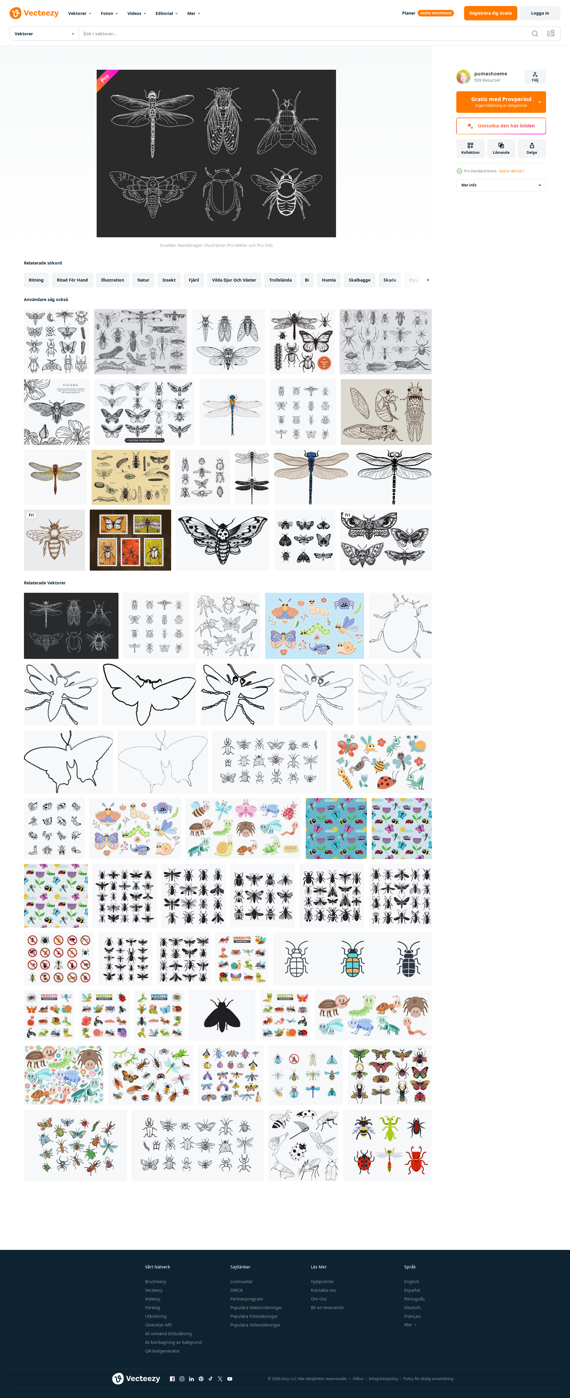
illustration (112, 280)
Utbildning (156, 1316)
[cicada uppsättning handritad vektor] (386, 412)
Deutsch (412, 1307)
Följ (535, 80)
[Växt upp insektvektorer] (131, 477)
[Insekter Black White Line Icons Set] (56, 341)
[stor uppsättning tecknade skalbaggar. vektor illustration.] (151, 1075)
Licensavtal (241, 1281)
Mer (191, 13)
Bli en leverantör (327, 1307)
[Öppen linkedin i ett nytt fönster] (191, 1378)
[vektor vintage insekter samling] (145, 412)
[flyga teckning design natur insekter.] (61, 695)
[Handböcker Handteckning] (228, 341)
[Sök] (535, 33)
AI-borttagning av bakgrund (173, 1342)
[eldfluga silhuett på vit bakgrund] (222, 1015)
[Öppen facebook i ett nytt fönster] (172, 1378)
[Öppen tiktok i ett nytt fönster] (210, 1378)
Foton (107, 13)
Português (414, 1299)
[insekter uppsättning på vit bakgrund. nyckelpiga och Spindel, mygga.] (387, 1145)
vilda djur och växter (234, 280)
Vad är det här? (511, 171)
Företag (152, 1307)
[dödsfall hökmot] (223, 540)
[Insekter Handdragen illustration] (71, 626)
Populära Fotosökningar (254, 1316)
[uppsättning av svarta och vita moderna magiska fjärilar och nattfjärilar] (304, 540)
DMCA (236, 1290)
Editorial (164, 13)
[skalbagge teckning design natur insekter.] (400, 626)
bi (307, 280)
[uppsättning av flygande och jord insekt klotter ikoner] (54, 828)
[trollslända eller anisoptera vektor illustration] (353, 477)
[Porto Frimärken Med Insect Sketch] (130, 540)
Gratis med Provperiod (501, 102)
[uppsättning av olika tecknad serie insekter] (241, 958)
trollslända (280, 280)
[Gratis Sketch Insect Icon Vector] (202, 477)
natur (143, 280)
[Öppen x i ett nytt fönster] (220, 1378)
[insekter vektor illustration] (75, 1145)
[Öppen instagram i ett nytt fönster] (182, 1378)
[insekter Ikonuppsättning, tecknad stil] (305, 1075)
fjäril (194, 280)
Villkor (358, 1378)
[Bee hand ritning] (54, 540)
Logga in (540, 13)
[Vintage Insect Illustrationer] (140, 341)
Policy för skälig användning (428, 1378)
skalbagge (359, 280)
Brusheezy (155, 1281)
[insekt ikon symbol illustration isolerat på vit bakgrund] (352, 958)
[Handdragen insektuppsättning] (302, 341)
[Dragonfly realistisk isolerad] (232, 412)
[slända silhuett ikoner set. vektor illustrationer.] (252, 477)
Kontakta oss (323, 1290)
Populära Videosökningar (255, 1325)
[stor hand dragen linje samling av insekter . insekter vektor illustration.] (198, 1145)
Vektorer (77, 13)
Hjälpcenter (322, 1281)
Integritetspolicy (383, 1378)
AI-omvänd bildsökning (168, 1333)
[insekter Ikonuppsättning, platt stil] (59, 958)
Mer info (468, 185)
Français (412, 1316)
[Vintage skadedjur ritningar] (386, 341)
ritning (36, 280)
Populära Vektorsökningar (256, 1307)
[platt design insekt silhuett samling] (124, 896)
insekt (169, 280)
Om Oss (319, 1299)
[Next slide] (422, 280)
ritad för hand (72, 280)
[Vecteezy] (34, 13)
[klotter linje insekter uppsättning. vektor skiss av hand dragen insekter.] (227, 626)
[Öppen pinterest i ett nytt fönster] (201, 1378)
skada (390, 280)
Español (412, 1290)
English (411, 1281)
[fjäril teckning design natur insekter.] (149, 695)
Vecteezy (153, 1290)
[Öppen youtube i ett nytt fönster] (229, 1378)
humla (329, 280)
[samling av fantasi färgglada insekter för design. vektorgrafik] (390, 1075)
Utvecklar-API (158, 1325)
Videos (134, 13)
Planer (408, 13)
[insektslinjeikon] (303, 412)
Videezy (152, 1299)
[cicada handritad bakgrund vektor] (57, 412)
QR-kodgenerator (162, 1351)
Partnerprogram (246, 1299)
